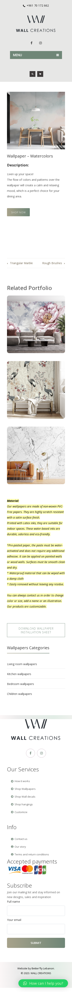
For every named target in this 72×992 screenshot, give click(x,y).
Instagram (40, 42)
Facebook (31, 42)
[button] (43, 983)
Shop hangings (22, 804)
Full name (13, 901)
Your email (14, 920)
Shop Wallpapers (23, 789)
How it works (20, 781)
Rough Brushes (52, 263)
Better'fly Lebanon (43, 968)
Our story (18, 846)
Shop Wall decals (23, 796)
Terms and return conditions (30, 854)
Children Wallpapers (19, 694)
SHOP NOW (18, 212)
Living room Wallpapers (22, 664)
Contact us (19, 839)
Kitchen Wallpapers (19, 674)
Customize (19, 812)
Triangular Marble (21, 263)
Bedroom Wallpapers (20, 684)
